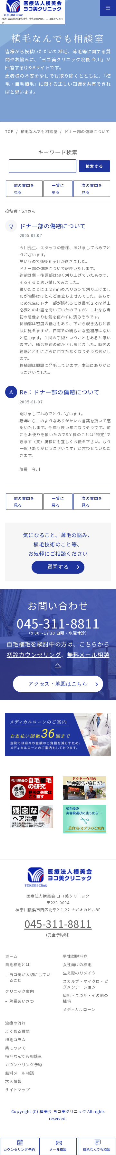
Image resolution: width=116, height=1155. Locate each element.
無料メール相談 (19, 1072)
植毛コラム (15, 1039)
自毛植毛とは (17, 964)
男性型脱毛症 (75, 956)
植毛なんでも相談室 (23, 1056)
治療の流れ (15, 1022)
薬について (15, 1047)
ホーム (11, 956)
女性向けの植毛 (77, 964)
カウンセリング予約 (19, 1149)
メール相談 (58, 1149)
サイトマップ (17, 1089)
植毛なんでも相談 (96, 1149)
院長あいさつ (21, 1001)
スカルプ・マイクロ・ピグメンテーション (85, 984)
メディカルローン (79, 1009)
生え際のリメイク (79, 972)
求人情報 (13, 1081)
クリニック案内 (19, 991)
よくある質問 (17, 1031)
